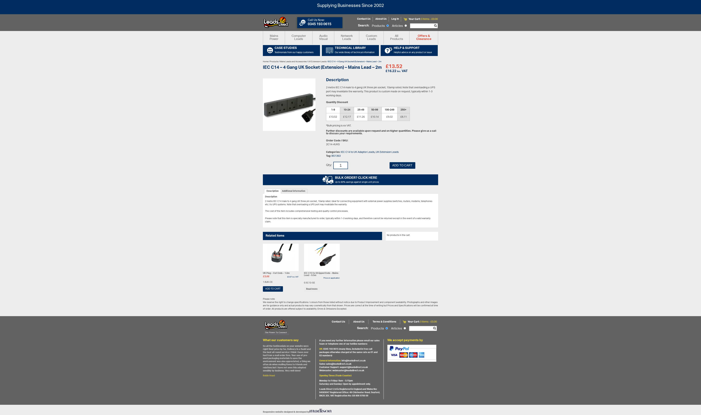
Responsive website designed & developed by (286, 412)
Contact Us (364, 19)
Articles (398, 26)
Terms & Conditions (384, 322)
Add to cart (402, 165)
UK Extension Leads (317, 61)
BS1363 (336, 156)
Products (379, 26)
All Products (396, 38)
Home (265, 61)
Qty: (329, 165)
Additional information (293, 191)
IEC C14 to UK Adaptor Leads (358, 152)
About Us (381, 19)
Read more (311, 289)
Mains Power (274, 38)
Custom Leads (371, 38)
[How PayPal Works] (411, 353)
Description (273, 191)
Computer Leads (299, 38)
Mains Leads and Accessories (293, 61)
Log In (395, 19)
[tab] (272, 191)
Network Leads (347, 38)
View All (431, 236)
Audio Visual (323, 38)
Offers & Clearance (423, 38)
